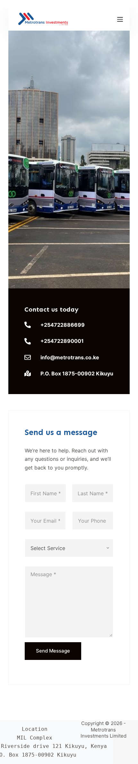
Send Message (53, 651)
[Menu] (120, 19)
